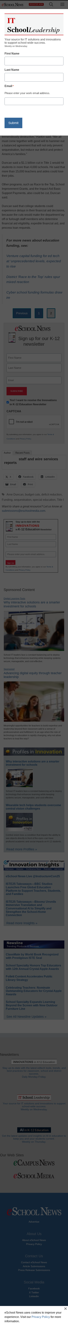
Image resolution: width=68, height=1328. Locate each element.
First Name (12, 53)
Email (9, 86)
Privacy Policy (41, 1316)
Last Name (12, 69)
